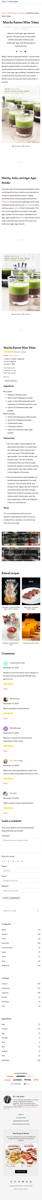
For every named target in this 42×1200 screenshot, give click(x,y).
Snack (4, 956)
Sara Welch (14, 760)
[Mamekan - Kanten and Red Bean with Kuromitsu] (11, 591)
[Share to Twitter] (25, 51)
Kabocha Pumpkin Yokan (31, 643)
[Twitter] (23, 1182)
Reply (5, 689)
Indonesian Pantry (21, 1121)
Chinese (5, 984)
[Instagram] (19, 1182)
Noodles (5, 1038)
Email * (4, 876)
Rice (3, 1047)
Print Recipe (11, 381)
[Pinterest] (15, 1182)
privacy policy (23, 1189)
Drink (4, 938)
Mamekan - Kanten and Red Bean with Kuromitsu (11, 608)
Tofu (3, 1056)
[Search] (37, 911)
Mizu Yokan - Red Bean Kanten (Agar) (31, 608)
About (21, 1114)
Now (22, 218)
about (16, 1189)
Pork (3, 1042)
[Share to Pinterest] (21, 51)
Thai (3, 1006)
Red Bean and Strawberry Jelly (11, 644)
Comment (6, 836)
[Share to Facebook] (16, 51)
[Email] (27, 1182)
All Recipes (12, 13)
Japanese (21, 13)
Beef (3, 1024)
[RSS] (31, 1182)
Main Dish (5, 943)
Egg (3, 1033)
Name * (5, 866)
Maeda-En (6, 202)
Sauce (4, 952)
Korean (4, 997)
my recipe (28, 205)
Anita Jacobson (14, 355)
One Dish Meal (7, 947)
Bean (13, 364)
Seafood (5, 1051)
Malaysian (5, 1001)
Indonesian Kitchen (21, 1124)
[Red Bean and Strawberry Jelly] (11, 627)
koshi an (16, 208)
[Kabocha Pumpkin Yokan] (31, 627)
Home (4, 13)
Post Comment (11, 898)
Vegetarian (20, 359)
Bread (4, 930)
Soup (3, 961)
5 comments (23, 29)
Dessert (14, 359)
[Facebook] (11, 1182)
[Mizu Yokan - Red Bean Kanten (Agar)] (31, 591)
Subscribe (21, 1171)
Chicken (5, 1029)
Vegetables (6, 1060)
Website (5, 886)
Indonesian (6, 988)
